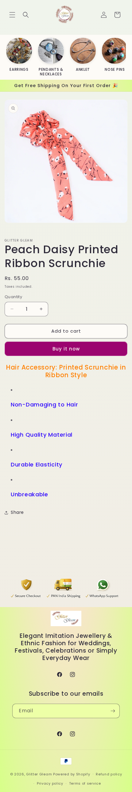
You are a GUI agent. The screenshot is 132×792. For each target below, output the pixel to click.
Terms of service (85, 783)
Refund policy (109, 774)
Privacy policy (50, 783)
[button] (12, 15)
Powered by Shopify (71, 773)
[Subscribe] (112, 711)
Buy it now (66, 349)
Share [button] (17, 512)
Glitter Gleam (39, 773)
